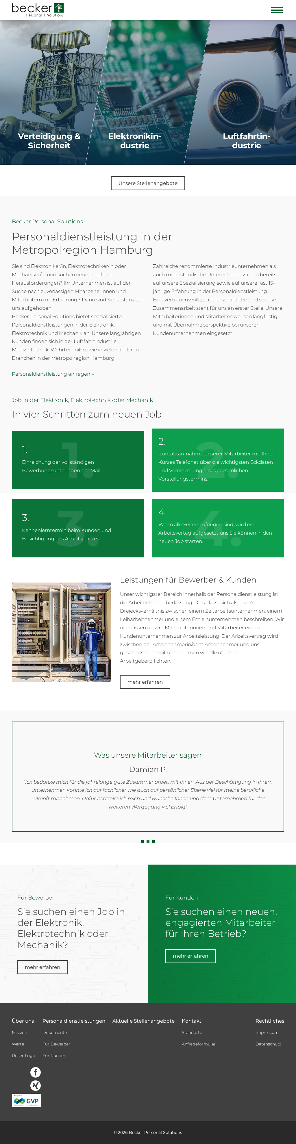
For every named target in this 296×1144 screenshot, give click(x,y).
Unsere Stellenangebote (148, 183)
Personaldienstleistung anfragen (51, 374)
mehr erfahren (145, 682)
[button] (142, 841)
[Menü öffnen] (277, 10)
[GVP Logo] (26, 1100)
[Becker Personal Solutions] (38, 10)
